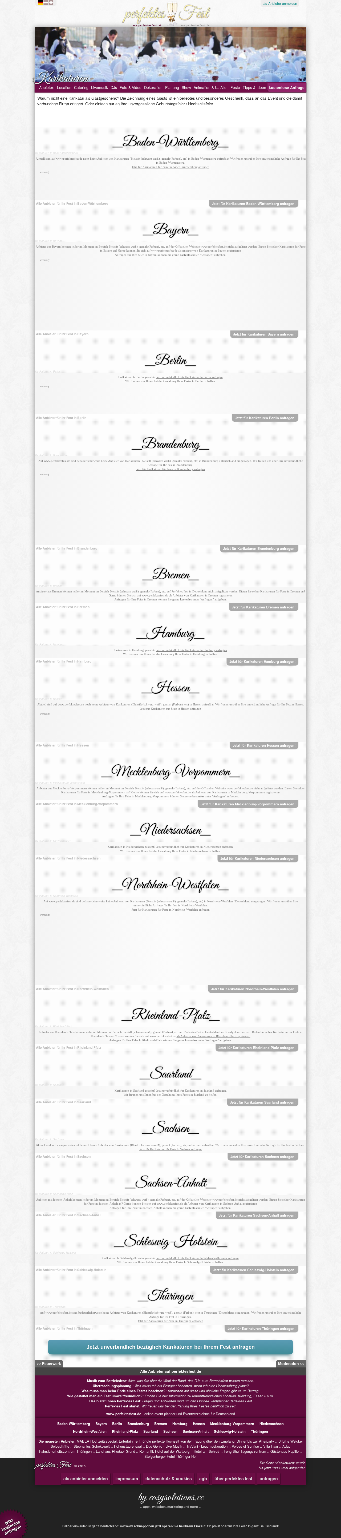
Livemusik (99, 87)
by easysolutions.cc (170, 1499)
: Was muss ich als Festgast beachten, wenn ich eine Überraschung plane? (171, 1385)
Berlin (117, 1423)
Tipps (254, 87)
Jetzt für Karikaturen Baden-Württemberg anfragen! (253, 203)
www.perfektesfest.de (123, 1413)
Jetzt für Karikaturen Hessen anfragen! (264, 745)
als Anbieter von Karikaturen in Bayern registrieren (209, 250)
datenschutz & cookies (168, 1478)
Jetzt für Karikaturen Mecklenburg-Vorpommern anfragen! (248, 803)
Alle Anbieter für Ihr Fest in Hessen (62, 745)
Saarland (150, 1431)
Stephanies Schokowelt (92, 1446)
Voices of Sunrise (245, 1446)
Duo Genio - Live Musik (164, 1446)
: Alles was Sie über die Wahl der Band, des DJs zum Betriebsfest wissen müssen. (170, 1380)
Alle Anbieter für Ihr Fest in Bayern (62, 334)
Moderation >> (291, 1363)
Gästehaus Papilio (284, 1451)
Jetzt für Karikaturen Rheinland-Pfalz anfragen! (256, 1047)
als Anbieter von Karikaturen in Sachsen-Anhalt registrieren (220, 1203)
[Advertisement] (170, 187)
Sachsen (170, 1431)
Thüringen (259, 1431)
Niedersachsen (271, 1423)
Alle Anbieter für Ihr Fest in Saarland (63, 1102)
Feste (235, 87)
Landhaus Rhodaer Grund (115, 1451)
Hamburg (180, 1423)
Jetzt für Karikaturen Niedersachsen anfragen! (257, 858)
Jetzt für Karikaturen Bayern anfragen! (264, 334)
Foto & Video (130, 87)
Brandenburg (138, 1423)
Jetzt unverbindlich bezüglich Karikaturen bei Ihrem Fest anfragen (171, 1347)
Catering (81, 87)
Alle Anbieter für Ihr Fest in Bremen (63, 606)
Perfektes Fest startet (122, 1405)
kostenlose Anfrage (287, 87)
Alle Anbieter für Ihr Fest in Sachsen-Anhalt (69, 1215)
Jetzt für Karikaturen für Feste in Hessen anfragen (170, 708)
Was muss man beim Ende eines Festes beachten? (123, 1390)
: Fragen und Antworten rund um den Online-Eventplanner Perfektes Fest (170, 1400)
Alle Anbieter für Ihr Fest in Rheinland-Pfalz (68, 1047)
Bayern (101, 1423)
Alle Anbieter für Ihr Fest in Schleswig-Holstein (71, 1269)
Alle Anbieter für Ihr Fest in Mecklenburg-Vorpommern (77, 803)
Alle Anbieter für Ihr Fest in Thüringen (64, 1328)
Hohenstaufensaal (128, 1446)
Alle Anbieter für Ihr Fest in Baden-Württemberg (72, 203)
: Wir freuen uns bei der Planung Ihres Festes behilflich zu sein (170, 1405)
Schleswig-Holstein (230, 1431)
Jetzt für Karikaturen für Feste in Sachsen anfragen (170, 1149)
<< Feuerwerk (49, 1363)
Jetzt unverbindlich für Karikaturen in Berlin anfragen (189, 377)
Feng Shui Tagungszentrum (245, 1451)
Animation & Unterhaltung (215, 87)
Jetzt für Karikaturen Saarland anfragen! (262, 1102)
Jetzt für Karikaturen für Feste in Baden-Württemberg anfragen (170, 166)
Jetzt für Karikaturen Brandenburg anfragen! (259, 548)
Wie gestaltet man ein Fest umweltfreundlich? (105, 1395)
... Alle (221, 87)
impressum (126, 1478)
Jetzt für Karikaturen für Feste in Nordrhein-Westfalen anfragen (171, 909)
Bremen (160, 1423)
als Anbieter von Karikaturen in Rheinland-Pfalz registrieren (213, 1036)
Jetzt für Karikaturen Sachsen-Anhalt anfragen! (257, 1215)
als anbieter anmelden (85, 1478)
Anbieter (280, 3)
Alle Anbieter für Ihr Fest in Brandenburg (66, 548)
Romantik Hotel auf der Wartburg (164, 1451)
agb (203, 1478)
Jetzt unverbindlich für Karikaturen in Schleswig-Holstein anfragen (197, 1258)
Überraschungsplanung (112, 1385)
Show (186, 87)
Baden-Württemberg (73, 1423)
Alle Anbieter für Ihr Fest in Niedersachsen (68, 858)
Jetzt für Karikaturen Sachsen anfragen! (262, 1156)
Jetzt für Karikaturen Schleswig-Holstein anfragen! (254, 1269)
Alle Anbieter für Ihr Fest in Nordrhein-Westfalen (72, 988)
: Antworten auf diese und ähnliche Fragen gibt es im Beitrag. (170, 1390)
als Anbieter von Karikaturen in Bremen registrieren (201, 595)
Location (64, 87)
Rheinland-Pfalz (125, 1431)
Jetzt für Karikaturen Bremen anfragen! (263, 606)
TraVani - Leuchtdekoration (207, 1446)
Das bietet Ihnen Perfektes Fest (114, 1400)
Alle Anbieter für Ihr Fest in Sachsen (63, 1156)
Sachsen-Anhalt (196, 1431)
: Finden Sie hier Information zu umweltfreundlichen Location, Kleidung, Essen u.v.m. (170, 1395)
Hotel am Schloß (207, 1451)
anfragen (269, 1478)
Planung (172, 87)
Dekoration (153, 87)
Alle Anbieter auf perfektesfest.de (170, 1371)
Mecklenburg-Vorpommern (232, 1423)
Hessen (199, 1423)
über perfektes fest (233, 1478)
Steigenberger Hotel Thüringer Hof (170, 1456)
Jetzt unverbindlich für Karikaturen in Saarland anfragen (191, 1090)
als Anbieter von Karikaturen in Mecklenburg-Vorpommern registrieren (236, 792)
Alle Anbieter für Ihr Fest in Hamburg (63, 661)
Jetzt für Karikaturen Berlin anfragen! (265, 417)
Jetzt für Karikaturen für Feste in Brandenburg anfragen (170, 469)
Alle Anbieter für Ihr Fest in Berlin (61, 417)
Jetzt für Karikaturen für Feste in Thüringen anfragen (170, 1320)
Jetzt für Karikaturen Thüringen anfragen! (261, 1328)
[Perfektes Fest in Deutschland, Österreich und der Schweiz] (47, 2)
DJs (114, 87)
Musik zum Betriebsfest (106, 1380)
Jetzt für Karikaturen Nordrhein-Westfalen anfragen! (253, 988)
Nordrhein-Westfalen (90, 1431)
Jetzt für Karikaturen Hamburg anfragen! (262, 661)
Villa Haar (270, 1446)
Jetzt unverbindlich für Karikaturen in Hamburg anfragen (191, 650)
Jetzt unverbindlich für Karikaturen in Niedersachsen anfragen (194, 846)
